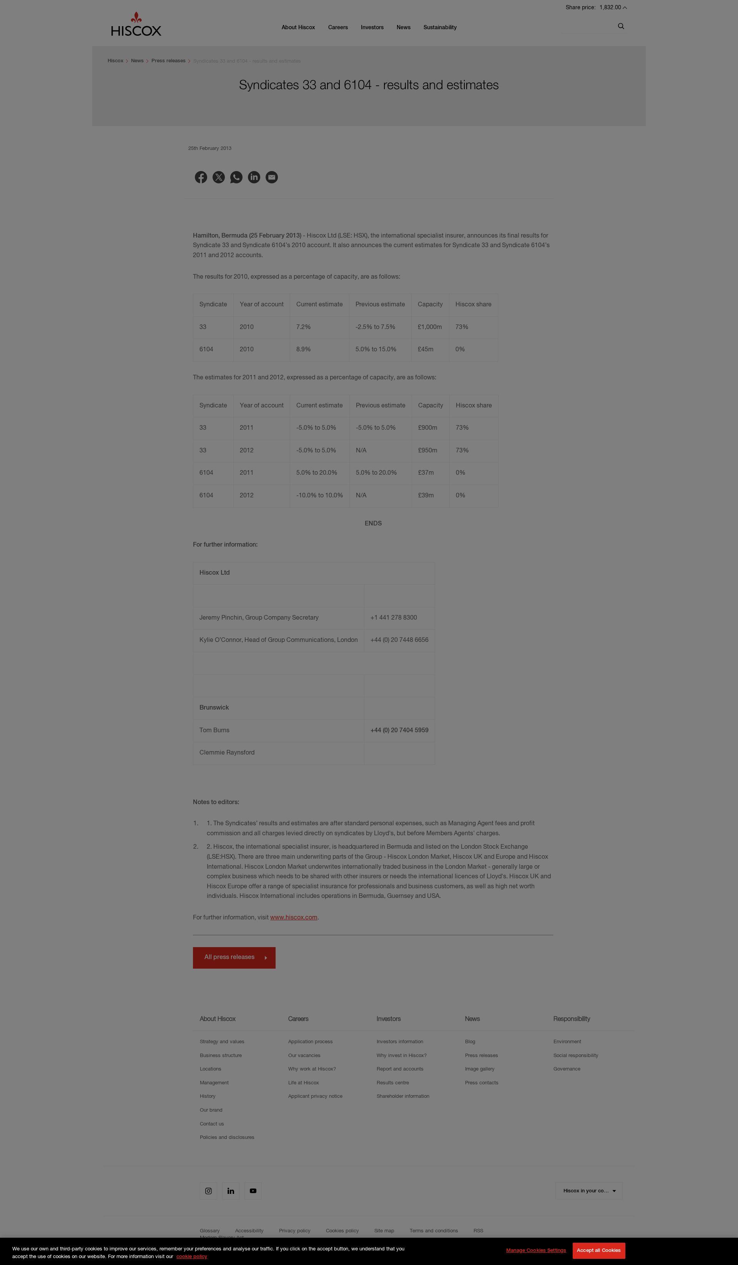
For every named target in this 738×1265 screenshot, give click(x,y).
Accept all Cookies (599, 1250)
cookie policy (191, 1256)
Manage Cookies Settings (536, 1250)
